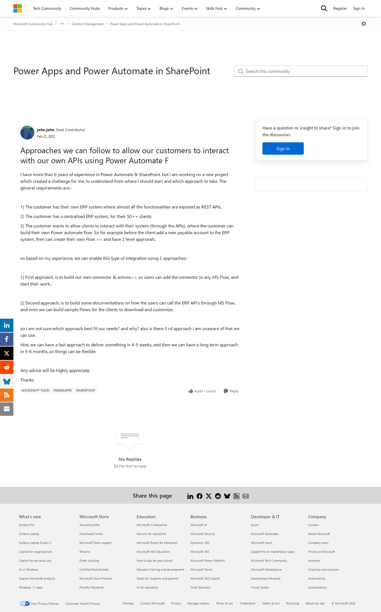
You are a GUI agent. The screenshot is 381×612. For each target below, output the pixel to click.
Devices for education (151, 534)
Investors (314, 560)
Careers (313, 525)
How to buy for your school (155, 560)
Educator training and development (160, 569)
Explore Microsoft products (37, 578)
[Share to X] (209, 495)
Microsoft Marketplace (266, 569)
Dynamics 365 (200, 543)
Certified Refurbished (93, 569)
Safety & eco (270, 603)
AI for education (147, 587)
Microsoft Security (203, 534)
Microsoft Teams (202, 569)
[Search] (324, 8)
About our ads (315, 603)
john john (45, 129)
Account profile (89, 525)
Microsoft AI (199, 525)
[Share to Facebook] (199, 495)
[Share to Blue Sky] (227, 495)
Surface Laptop (29, 534)
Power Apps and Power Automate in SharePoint (145, 23)
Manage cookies (198, 603)
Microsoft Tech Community (269, 560)
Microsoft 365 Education (153, 551)
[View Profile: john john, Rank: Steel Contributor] (27, 133)
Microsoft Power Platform (208, 560)
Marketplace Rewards (266, 578)
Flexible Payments (91, 587)
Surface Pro (26, 525)
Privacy (176, 603)
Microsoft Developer (265, 534)
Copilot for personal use (35, 560)
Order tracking (89, 560)
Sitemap (128, 603)
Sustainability (317, 587)
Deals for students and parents (158, 578)
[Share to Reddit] (218, 495)
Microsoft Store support (95, 543)
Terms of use (224, 603)
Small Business (201, 587)
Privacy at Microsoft (321, 551)
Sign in (283, 148)
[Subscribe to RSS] (236, 495)
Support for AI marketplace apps (273, 551)
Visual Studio (260, 587)
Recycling (292, 603)
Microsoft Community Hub (33, 23)
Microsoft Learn (261, 543)
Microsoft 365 (200, 551)
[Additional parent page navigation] (62, 24)
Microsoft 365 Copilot (205, 578)
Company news (318, 543)
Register (340, 8)
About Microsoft (319, 534)
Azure (255, 525)
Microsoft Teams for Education (157, 543)
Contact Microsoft (152, 603)
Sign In (359, 8)
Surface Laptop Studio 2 (35, 543)
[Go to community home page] (17, 8)
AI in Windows (28, 569)
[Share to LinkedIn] (190, 495)
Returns (84, 551)
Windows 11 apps (31, 587)
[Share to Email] (246, 495)
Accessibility (316, 578)
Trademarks (247, 603)
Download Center (91, 534)
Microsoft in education (152, 525)
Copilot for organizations (35, 551)
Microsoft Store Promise (95, 578)
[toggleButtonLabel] (364, 24)
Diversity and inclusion (323, 569)
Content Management (88, 23)
